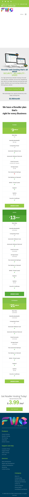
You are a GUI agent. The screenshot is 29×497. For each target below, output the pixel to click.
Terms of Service (19, 485)
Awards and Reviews (20, 480)
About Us (17, 476)
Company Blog (18, 478)
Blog (11, 1)
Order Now (14, 206)
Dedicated (4, 440)
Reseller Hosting (6, 436)
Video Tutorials (5, 452)
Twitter (5, 1)
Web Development (6, 461)
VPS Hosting (5, 438)
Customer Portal (6, 449)
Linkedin (8, 1)
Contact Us (17, 483)
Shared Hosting (6, 434)
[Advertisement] (14, 32)
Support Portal (5, 450)
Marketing (4, 467)
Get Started (14, 409)
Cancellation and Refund (21, 489)
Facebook (2, 1)
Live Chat (5, 5)
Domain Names (6, 441)
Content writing (6, 469)
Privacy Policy (18, 487)
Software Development (7, 465)
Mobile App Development (8, 463)
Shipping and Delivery (20, 481)
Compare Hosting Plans (14, 89)
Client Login (12, 5)
